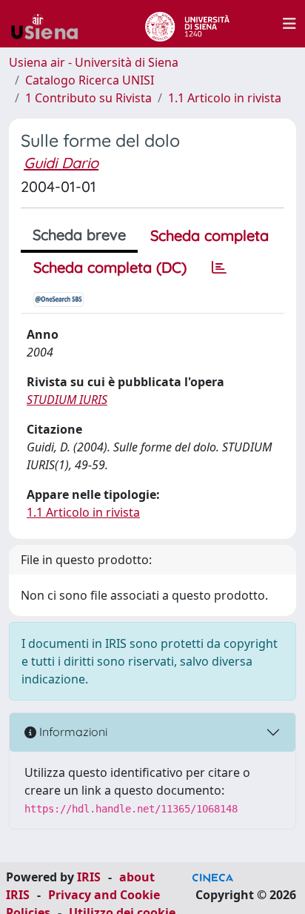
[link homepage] (50, 24)
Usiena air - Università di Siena (93, 62)
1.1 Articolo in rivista (224, 98)
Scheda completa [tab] (209, 235)
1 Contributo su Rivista (88, 98)
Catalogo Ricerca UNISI (89, 80)
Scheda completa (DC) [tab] (110, 267)
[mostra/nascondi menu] (289, 23)
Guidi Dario (61, 162)
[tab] (219, 267)
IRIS (89, 877)
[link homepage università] (187, 24)
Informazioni (71, 731)
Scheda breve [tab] (79, 234)
